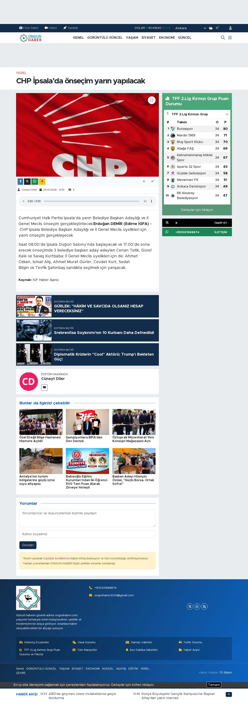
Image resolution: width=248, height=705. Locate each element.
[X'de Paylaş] (27, 181)
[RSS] (204, 606)
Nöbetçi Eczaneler (36, 642)
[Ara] (223, 37)
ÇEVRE (21, 673)
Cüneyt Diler (29, 190)
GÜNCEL (184, 37)
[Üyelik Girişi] (229, 28)
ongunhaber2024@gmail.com (114, 595)
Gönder (28, 545)
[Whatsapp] (197, 606)
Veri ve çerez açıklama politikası (180, 684)
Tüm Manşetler (87, 650)
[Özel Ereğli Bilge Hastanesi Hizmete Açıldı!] (41, 421)
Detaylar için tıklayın (197, 209)
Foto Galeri (30, 28)
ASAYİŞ (121, 668)
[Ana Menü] (230, 37)
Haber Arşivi (192, 650)
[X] (190, 606)
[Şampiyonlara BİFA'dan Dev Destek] (87, 421)
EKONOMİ (167, 37)
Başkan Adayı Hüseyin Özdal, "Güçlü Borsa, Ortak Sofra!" (133, 480)
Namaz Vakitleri (141, 642)
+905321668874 (105, 587)
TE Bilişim (225, 672)
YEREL (21, 73)
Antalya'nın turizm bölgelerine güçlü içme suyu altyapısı (37, 480)
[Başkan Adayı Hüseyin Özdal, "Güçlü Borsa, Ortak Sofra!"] (134, 460)
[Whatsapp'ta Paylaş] (34, 181)
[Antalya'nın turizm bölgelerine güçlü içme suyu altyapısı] (41, 460)
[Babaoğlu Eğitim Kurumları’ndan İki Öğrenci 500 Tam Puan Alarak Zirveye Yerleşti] (87, 460)
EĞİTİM (133, 668)
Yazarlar (72, 28)
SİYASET (148, 37)
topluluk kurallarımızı (57, 558)
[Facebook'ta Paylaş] (20, 181)
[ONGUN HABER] (30, 37)
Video (53, 28)
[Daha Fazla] (42, 181)
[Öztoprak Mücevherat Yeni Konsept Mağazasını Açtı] (134, 421)
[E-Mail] (44, 387)
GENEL (78, 37)
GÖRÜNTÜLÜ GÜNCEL (105, 37)
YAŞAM (132, 37)
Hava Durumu (87, 642)
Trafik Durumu (192, 642)
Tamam (214, 684)
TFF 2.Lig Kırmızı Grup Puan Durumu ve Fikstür (39, 652)
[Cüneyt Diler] (28, 381)
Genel (20, 668)
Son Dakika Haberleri (144, 650)
